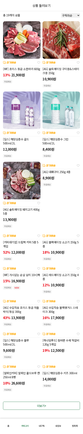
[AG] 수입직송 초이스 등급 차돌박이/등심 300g (21, 310)
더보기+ (41, 406)
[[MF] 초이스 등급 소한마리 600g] (21, 40)
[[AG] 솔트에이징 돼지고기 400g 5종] (21, 180)
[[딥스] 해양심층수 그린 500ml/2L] (61, 110)
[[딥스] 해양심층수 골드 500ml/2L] (21, 110)
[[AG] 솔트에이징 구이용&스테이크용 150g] (61, 40)
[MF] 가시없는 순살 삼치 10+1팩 (21, 275)
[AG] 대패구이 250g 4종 (57, 172)
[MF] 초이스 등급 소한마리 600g (21, 69)
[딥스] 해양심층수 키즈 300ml (60, 373)
